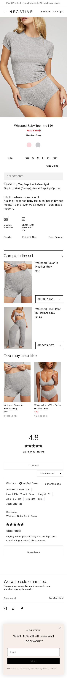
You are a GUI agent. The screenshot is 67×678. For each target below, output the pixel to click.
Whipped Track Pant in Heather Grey (47, 311)
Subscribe (56, 598)
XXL (55, 158)
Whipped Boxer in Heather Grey (46, 265)
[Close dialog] (60, 627)
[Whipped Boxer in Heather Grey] (17, 382)
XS (27, 158)
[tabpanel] (33, 67)
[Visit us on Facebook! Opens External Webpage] (22, 608)
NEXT (33, 661)
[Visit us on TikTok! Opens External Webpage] (14, 608)
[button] (6, 11)
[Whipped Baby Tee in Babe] (29, 144)
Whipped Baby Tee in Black (21, 516)
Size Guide (52, 165)
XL (49, 158)
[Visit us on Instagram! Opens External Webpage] (5, 608)
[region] (33, 3)
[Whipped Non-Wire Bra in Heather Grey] (47, 382)
